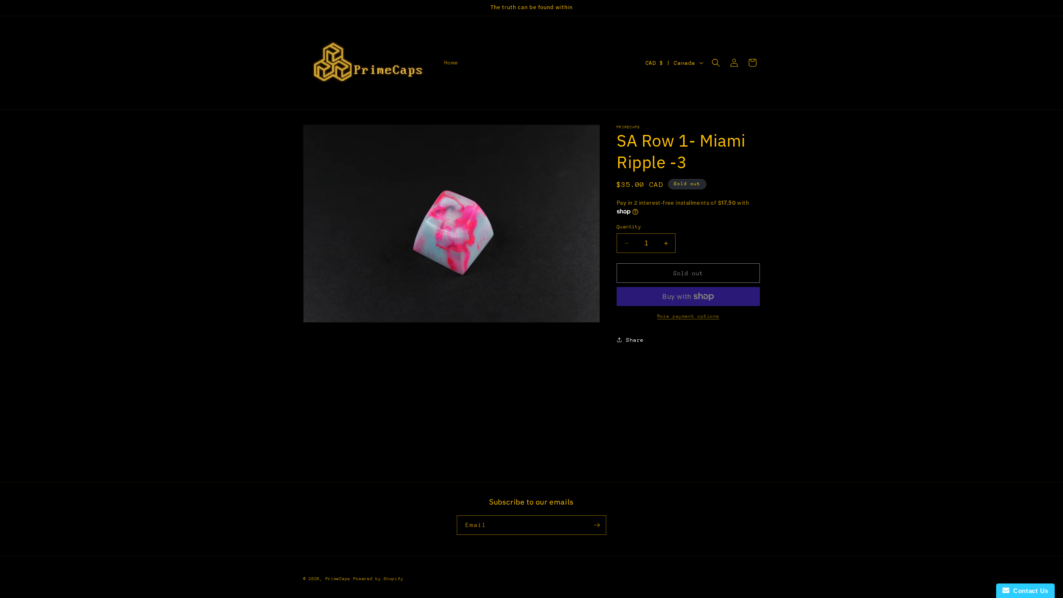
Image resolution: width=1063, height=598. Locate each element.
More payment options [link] (688, 316)
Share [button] (635, 340)
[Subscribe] (597, 525)
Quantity (629, 227)
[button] (716, 63)
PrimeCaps (339, 578)
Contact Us (1028, 590)
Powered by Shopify (378, 578)
